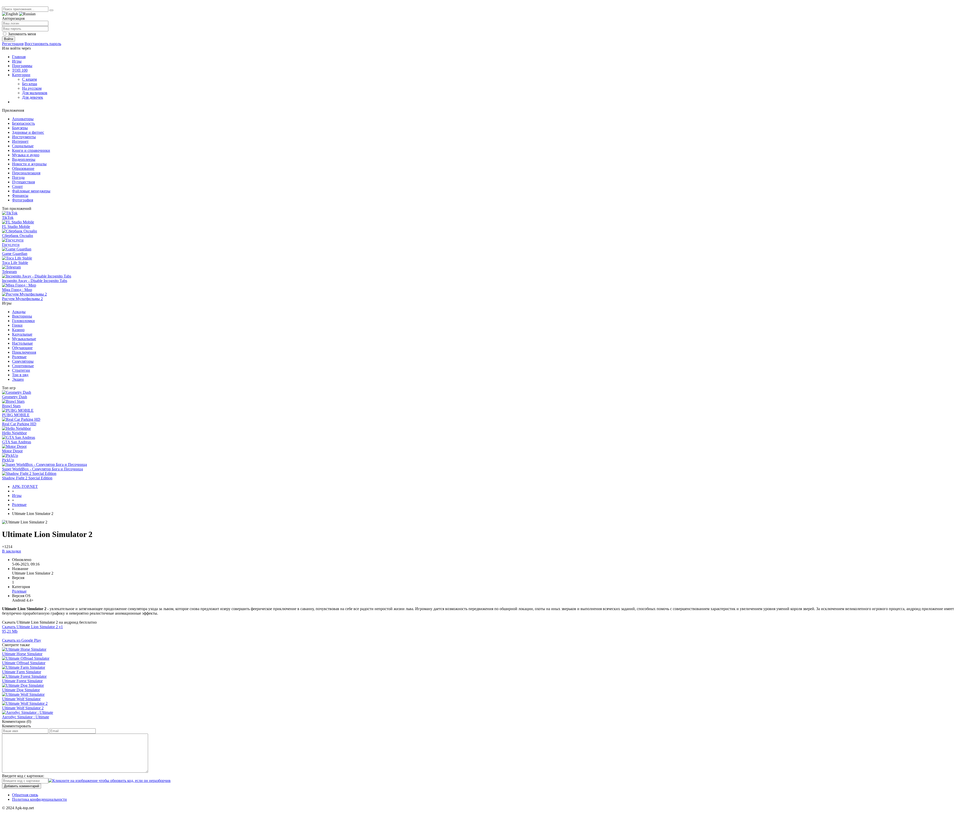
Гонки (17, 325)
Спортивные (23, 366)
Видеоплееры (23, 159)
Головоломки (23, 321)
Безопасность (23, 123)
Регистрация (13, 44)
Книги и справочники (31, 150)
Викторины (22, 316)
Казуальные (22, 334)
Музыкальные (24, 339)
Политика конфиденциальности (39, 799)
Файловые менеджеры (31, 191)
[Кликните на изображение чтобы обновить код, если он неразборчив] (109, 780)
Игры (17, 61)
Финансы (20, 195)
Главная (19, 57)
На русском (32, 88)
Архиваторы (23, 119)
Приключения (24, 352)
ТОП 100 (20, 70)
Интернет (20, 141)
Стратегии (21, 370)
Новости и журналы (29, 164)
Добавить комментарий (21, 786)
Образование (23, 168)
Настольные (22, 343)
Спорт (17, 186)
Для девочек (32, 97)
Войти (8, 39)
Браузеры (20, 128)
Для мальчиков (34, 93)
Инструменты (24, 137)
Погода (18, 177)
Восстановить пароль (43, 44)
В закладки (11, 551)
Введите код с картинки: (23, 776)
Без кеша (29, 84)
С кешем (29, 79)
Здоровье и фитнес (28, 132)
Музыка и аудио (25, 155)
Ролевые (19, 357)
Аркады (19, 312)
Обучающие (22, 348)
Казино (18, 330)
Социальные (23, 146)
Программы (22, 66)
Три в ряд (20, 375)
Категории (21, 75)
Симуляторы (23, 361)
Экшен (18, 379)
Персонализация (26, 173)
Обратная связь (25, 795)
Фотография (22, 200)
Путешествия (23, 182)
